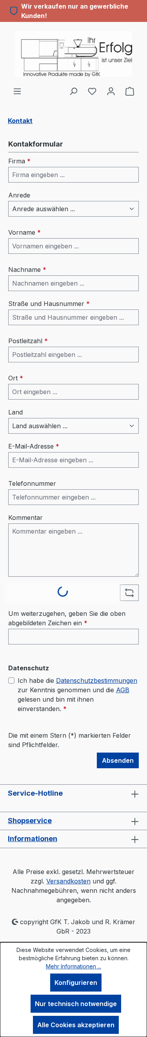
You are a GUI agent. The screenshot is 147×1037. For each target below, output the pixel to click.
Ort (15, 378)
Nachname (27, 269)
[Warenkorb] (129, 91)
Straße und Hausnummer (49, 304)
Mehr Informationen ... (73, 966)
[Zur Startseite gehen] (73, 54)
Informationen (32, 838)
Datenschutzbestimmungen (96, 680)
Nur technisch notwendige (76, 1004)
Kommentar (25, 517)
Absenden (118, 760)
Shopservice (30, 820)
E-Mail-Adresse (33, 446)
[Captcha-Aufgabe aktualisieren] (129, 593)
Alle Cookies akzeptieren (75, 1025)
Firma (19, 161)
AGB (122, 690)
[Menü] (17, 91)
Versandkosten (68, 881)
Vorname (24, 232)
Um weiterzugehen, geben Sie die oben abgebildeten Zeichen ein (66, 618)
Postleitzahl (28, 341)
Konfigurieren (75, 982)
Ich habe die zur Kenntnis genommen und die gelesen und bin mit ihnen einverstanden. (77, 695)
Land (15, 412)
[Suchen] (73, 91)
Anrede (19, 195)
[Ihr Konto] (111, 91)
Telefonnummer (32, 483)
